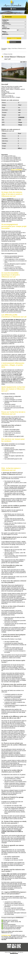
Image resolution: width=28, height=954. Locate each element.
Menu (14, 9)
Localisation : (6, 23)
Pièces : (4, 31)
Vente (9, 48)
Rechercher (8, 16)
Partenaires (14, 952)
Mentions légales (8, 952)
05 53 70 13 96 (14, 946)
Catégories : (5, 20)
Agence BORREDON (16, 169)
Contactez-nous (6, 935)
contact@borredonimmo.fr (9, 946)
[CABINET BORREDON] (12, 6)
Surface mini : (6, 28)
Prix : (3, 25)
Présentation (4, 48)
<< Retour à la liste (7, 54)
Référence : (5, 34)
